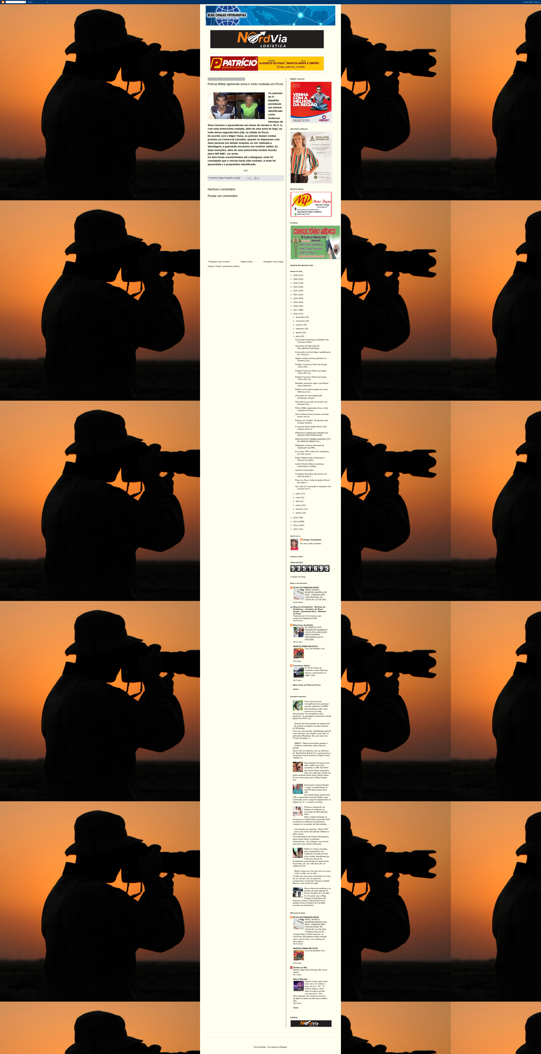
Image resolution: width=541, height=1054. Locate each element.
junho (298, 493)
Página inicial (246, 261)
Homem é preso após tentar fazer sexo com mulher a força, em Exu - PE (316, 983)
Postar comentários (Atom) (227, 266)
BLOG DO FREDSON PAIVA (306, 587)
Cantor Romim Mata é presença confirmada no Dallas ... (309, 465)
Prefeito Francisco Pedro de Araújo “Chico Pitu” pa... (310, 378)
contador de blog (297, 577)
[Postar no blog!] (250, 178)
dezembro (300, 317)
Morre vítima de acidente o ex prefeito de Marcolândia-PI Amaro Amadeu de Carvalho (317, 890)
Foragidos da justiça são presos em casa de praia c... (311, 475)
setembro (300, 329)
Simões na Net (300, 967)
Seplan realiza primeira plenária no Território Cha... (310, 359)
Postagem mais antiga (273, 261)
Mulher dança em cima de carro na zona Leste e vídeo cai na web (312, 872)
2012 (295, 529)
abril (298, 501)
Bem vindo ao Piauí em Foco (307, 685)
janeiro (299, 513)
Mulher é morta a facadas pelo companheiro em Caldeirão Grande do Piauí (316, 851)
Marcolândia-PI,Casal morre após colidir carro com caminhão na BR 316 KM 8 (316, 765)
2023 (295, 287)
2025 (295, 279)
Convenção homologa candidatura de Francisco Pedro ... (312, 341)
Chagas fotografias (312, 540)
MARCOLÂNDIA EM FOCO (305, 646)
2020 (295, 298)
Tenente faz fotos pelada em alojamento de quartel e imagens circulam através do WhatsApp (311, 725)
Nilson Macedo (300, 979)
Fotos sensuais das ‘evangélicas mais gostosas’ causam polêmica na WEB (316, 703)
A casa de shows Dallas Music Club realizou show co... (311, 427)
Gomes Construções (304, 470)
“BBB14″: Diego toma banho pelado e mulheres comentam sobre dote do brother (310, 745)
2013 (295, 525)
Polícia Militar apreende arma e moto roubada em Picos (311, 409)
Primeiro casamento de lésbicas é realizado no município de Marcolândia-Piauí (316, 810)
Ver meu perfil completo (310, 543)
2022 (295, 290)
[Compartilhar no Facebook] (255, 178)
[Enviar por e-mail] (247, 178)
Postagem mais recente (219, 261)
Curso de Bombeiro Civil (315, 649)
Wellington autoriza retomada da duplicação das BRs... (309, 446)
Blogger (283, 1047)
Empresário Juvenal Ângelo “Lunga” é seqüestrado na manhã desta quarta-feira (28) (316, 788)
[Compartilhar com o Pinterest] (258, 178)
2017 (295, 310)
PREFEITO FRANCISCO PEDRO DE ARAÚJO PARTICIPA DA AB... (311, 434)
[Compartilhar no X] (252, 178)
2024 (295, 283)
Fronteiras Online (301, 665)
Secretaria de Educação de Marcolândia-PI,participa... (308, 347)
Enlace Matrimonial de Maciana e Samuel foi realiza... (310, 459)
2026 (295, 275)
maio (298, 497)
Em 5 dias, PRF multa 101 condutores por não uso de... (312, 452)
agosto (299, 332)
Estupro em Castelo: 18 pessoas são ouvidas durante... (311, 421)
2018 (295, 306)
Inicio (296, 689)
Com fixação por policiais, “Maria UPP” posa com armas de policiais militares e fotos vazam (311, 831)
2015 (295, 517)
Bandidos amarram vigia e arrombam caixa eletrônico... (311, 384)
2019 (295, 302)
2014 (295, 521)
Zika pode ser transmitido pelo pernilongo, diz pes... (308, 396)
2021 (295, 294)
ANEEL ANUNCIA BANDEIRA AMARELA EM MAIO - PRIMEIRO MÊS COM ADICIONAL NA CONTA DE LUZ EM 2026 (316, 595)
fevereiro (300, 509)
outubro (299, 325)
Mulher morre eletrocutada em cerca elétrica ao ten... (311, 390)
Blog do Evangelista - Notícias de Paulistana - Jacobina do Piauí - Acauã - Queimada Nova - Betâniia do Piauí (309, 610)
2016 (295, 314)
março (299, 505)
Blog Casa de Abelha (303, 625)
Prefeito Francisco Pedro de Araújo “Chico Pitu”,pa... (310, 372)
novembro (300, 321)
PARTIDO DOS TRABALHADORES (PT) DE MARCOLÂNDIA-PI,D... (313, 440)
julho (298, 336)
